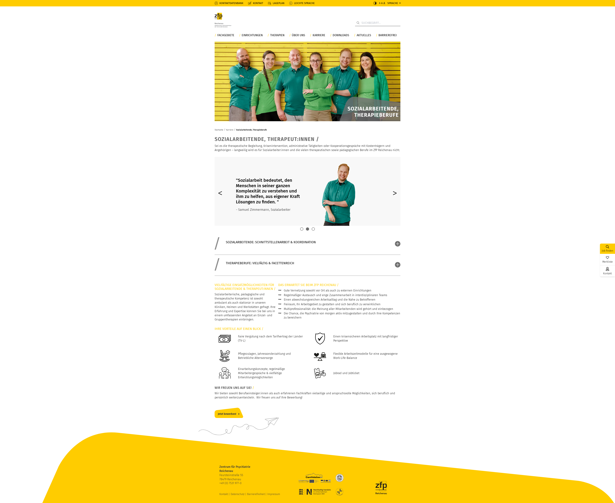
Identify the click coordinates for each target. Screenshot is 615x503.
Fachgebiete (225, 35)
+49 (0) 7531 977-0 (230, 483)
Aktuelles (364, 35)
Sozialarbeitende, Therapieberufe (251, 130)
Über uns (298, 35)
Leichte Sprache (304, 3)
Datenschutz (238, 494)
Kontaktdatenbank (231, 3)
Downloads (341, 35)
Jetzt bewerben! (227, 413)
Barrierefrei (387, 35)
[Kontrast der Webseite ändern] (375, 3)
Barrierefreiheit (256, 494)
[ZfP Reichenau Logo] (223, 20)
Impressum (273, 494)
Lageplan (278, 3)
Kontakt (258, 3)
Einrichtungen (252, 35)
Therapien (277, 35)
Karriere (319, 35)
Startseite (219, 130)
